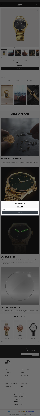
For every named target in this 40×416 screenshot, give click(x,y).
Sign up (20, 212)
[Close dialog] (38, 202)
